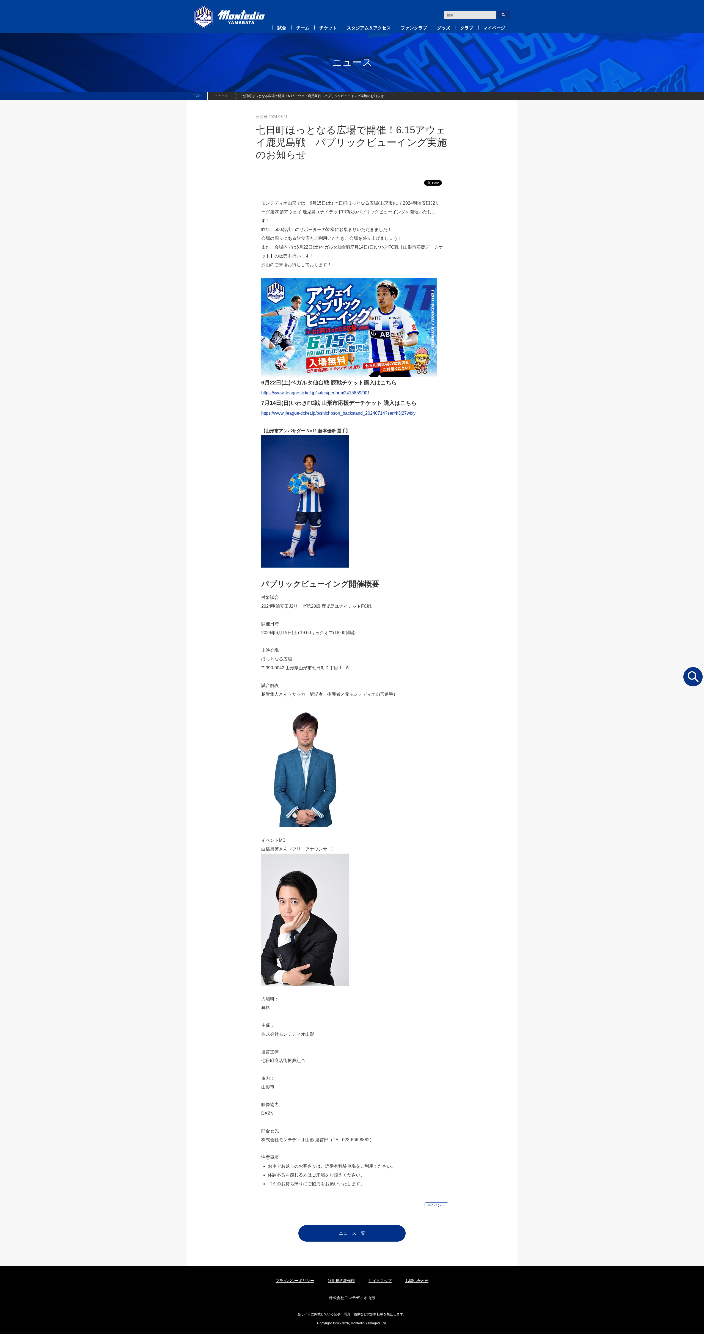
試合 (281, 28)
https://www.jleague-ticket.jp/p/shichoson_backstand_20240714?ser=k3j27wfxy (338, 413)
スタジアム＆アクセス (369, 28)
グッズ (443, 28)
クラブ (466, 28)
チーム (302, 28)
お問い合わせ (416, 1280)
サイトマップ (380, 1280)
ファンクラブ (414, 28)
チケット (328, 28)
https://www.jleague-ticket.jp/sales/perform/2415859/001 (315, 392)
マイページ (494, 28)
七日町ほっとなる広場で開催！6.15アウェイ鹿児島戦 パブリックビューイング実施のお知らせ (313, 96)
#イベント (436, 1205)
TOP (197, 96)
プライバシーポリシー (295, 1280)
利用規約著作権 (341, 1280)
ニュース (221, 96)
